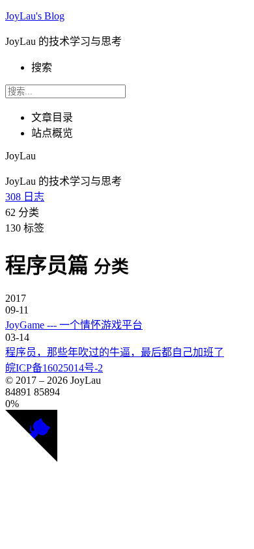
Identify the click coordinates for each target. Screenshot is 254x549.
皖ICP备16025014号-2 (54, 367)
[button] (127, 404)
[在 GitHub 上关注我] (31, 458)
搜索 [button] (41, 67)
